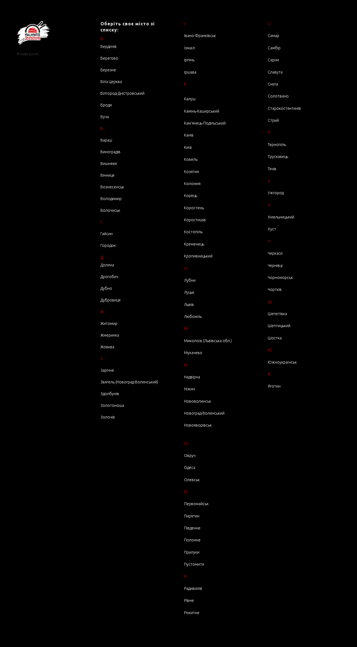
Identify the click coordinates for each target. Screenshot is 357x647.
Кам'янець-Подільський (205, 123)
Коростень (194, 208)
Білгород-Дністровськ (120, 93)
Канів (189, 135)
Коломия (192, 183)
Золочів (107, 417)
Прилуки (191, 552)
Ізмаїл (189, 48)
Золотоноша (112, 405)
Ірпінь (189, 60)
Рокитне (191, 612)
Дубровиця (110, 300)
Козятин (191, 171)
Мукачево (193, 353)
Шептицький (279, 326)
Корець (190, 195)
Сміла (273, 84)
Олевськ (192, 480)
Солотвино (278, 96)
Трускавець (278, 156)
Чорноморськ (280, 277)
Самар (273, 35)
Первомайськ (196, 504)
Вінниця (107, 175)
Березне (108, 70)
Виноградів (110, 152)
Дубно (106, 288)
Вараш (106, 140)
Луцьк (189, 292)
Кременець (194, 244)
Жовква (107, 347)
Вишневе (108, 163)
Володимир (111, 198)
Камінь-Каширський (201, 111)
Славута (275, 72)
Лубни (190, 280)
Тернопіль (277, 144)
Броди (106, 105)
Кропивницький (198, 256)
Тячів (272, 169)
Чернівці (275, 265)
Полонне (192, 540)
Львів (189, 304)
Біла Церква (111, 81)
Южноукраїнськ (282, 362)
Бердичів (108, 46)
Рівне (189, 600)
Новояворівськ (198, 425)
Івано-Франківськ (200, 35)
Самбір (274, 48)
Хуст (272, 229)
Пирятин (191, 516)
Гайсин (106, 234)
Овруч (190, 455)
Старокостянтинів (284, 108)
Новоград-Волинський (204, 413)
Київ (188, 147)
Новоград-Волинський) (137, 382)
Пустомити (194, 564)
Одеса (189, 467)
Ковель (190, 159)
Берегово (109, 58)
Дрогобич (109, 276)
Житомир (108, 323)
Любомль (193, 316)
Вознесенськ (112, 187)
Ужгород (276, 193)
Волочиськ (110, 210)
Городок (108, 245)
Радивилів (193, 588)
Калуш (190, 99)
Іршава (190, 72)
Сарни (273, 60)
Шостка (275, 338)
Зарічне (107, 370)
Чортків (275, 289)
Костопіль (193, 232)
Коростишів (195, 220)
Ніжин (189, 389)
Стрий (273, 120)
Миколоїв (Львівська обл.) (208, 341)
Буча (104, 117)
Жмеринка (109, 335)
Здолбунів (109, 393)
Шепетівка (277, 314)
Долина (107, 265)
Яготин (274, 386)
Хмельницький (281, 217)
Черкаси (275, 253)
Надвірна (192, 377)
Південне (192, 528)
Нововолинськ (197, 401)
